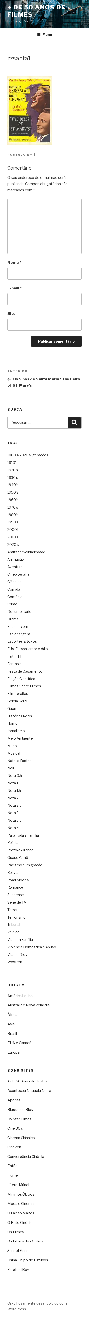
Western (14, 962)
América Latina (20, 996)
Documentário (19, 611)
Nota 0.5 (14, 775)
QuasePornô (17, 857)
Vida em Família (20, 939)
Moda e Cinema (20, 1203)
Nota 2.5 (14, 805)
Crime (12, 604)
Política (13, 843)
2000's (13, 529)
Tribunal (13, 924)
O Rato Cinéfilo (20, 1222)
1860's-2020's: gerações (27, 455)
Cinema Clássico (21, 1138)
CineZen (14, 1147)
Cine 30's (15, 1128)
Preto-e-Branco (20, 850)
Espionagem (17, 626)
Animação (15, 559)
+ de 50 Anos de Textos (27, 1081)
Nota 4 (13, 828)
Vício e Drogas (19, 954)
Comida (13, 589)
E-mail (14, 288)
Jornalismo (16, 731)
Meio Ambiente (20, 738)
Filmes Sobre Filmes (24, 686)
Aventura (14, 567)
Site (11, 313)
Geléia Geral (17, 701)
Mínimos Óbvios (20, 1194)
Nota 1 (12, 783)
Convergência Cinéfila (25, 1156)
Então (12, 1166)
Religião (14, 872)
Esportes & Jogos (22, 641)
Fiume (12, 1175)
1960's (12, 500)
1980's (12, 515)
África (12, 1014)
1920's (12, 470)
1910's (12, 462)
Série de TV (16, 902)
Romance (15, 887)
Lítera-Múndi (18, 1185)
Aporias (14, 1100)
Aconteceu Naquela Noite (29, 1090)
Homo (12, 723)
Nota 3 (13, 813)
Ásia (11, 1024)
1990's (12, 522)
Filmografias (17, 693)
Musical (13, 753)
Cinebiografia (18, 574)
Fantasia (14, 664)
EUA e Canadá (19, 1043)
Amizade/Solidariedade (26, 552)
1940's (12, 485)
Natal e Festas (19, 761)
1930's (12, 477)
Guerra (13, 708)
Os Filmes (15, 1232)
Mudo (12, 746)
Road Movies (18, 880)
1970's (12, 507)
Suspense (15, 895)
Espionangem (18, 634)
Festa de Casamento (24, 671)
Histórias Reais (19, 716)
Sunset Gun (17, 1250)
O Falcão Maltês (20, 1213)
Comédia (14, 597)
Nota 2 (13, 798)
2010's (12, 537)
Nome (14, 262)
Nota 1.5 (14, 790)
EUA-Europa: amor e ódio (27, 649)
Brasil (12, 1033)
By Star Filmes (19, 1119)
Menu (47, 34)
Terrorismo (16, 917)
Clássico (14, 582)
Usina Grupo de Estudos (27, 1260)
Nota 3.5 (14, 820)
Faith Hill (14, 656)
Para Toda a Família (23, 835)
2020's (13, 544)
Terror (12, 910)
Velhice (13, 932)
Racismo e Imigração (24, 865)
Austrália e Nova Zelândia (28, 1005)
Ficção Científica (21, 679)
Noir (10, 768)
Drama (13, 619)
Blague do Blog (20, 1109)
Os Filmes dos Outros (25, 1241)
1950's (12, 492)
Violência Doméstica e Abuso (31, 947)
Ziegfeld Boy (18, 1269)
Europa (13, 1052)
